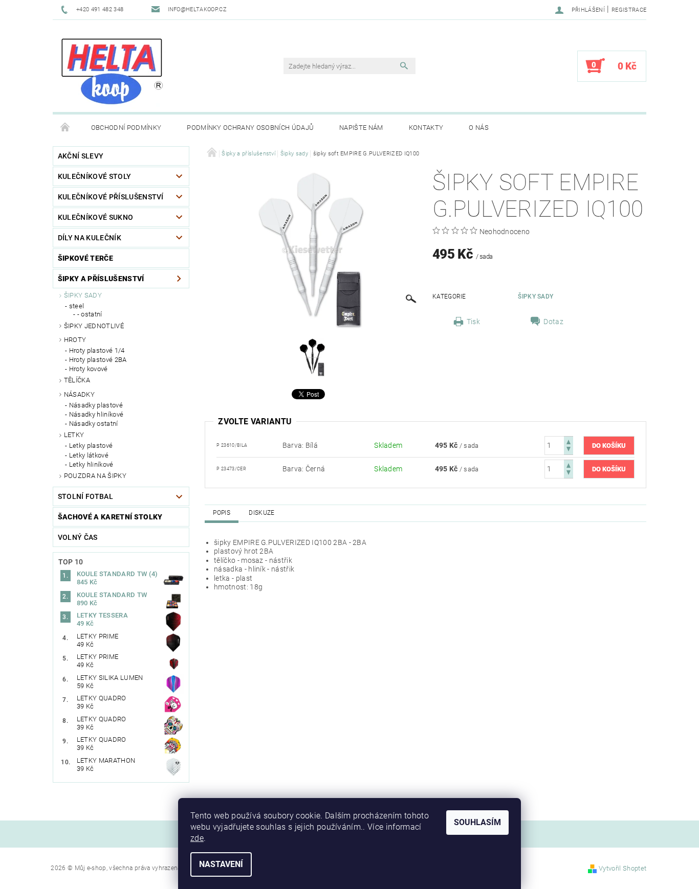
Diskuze (261, 512)
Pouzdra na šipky (95, 476)
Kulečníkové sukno (95, 217)
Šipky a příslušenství (101, 279)
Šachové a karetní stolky (110, 517)
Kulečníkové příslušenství (111, 197)
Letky (74, 435)
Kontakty (426, 127)
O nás (479, 127)
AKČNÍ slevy (81, 156)
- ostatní (89, 314)
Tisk (473, 321)
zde (197, 838)
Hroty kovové (88, 369)
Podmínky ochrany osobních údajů (250, 127)
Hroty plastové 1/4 (97, 350)
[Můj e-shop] (112, 71)
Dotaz (553, 321)
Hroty (75, 340)
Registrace (628, 10)
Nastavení (221, 864)
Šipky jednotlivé (94, 326)
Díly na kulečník (89, 238)
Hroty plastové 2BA (98, 359)
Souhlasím (477, 822)
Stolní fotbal (85, 496)
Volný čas (78, 537)
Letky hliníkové (91, 464)
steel (76, 306)
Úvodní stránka (65, 128)
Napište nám (361, 127)
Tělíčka (77, 380)
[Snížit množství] (568, 450)
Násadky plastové (96, 405)
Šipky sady (83, 295)
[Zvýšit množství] (568, 441)
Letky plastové (91, 445)
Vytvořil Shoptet (622, 868)
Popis (221, 512)
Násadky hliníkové (96, 414)
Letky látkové (88, 455)
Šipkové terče (85, 258)
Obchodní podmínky (126, 127)
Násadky (79, 394)
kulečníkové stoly (94, 176)
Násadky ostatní (93, 423)
